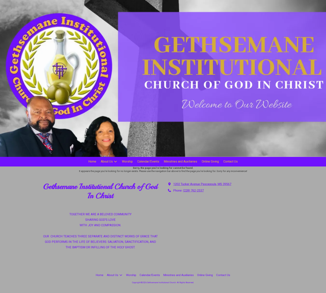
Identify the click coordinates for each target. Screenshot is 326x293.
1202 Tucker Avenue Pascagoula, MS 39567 (202, 184)
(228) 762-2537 (193, 190)
